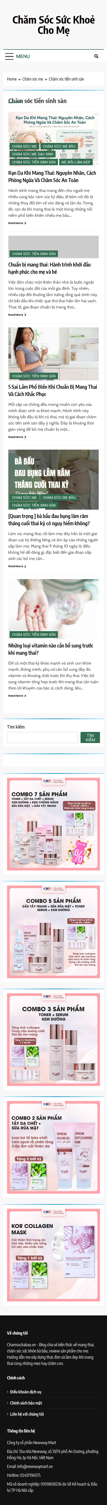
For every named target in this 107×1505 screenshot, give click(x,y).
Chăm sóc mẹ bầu (59, 146)
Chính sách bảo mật (26, 1403)
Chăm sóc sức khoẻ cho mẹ (53, 24)
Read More (15, 223)
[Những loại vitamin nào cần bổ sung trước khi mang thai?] (53, 609)
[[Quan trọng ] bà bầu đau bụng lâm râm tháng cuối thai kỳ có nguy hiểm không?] (53, 480)
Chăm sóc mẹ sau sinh (32, 154)
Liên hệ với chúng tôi (27, 1414)
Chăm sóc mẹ (24, 146)
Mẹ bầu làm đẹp (76, 162)
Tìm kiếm (16, 727)
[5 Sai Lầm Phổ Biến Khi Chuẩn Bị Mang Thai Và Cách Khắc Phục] (53, 353)
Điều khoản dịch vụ (25, 1391)
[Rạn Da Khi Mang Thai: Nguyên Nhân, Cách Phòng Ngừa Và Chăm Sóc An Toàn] (53, 139)
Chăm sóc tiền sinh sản (34, 162)
